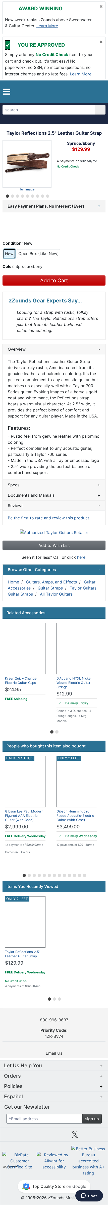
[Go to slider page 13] (84, 874)
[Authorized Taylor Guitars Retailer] (54, 532)
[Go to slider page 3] (17, 195)
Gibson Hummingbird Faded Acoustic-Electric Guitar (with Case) (75, 815)
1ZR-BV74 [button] (54, 1033)
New (9, 253)
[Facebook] (33, 1136)
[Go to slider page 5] (27, 195)
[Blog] (12, 1136)
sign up (92, 1118)
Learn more (47, 25)
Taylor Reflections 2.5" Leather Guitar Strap (22, 954)
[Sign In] (88, 91)
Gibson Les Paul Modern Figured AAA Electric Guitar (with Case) (24, 815)
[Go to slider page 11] (74, 874)
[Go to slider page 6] (32, 195)
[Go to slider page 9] (47, 195)
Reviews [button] (54, 505)
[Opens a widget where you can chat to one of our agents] (89, 1196)
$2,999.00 (16, 826)
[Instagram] (54, 1136)
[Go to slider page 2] (12, 195)
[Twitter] (75, 1136)
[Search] (100, 110)
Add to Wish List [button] (54, 545)
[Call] (97, 91)
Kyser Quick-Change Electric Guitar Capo (21, 680)
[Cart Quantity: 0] (76, 91)
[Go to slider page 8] (42, 195)
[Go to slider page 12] (79, 874)
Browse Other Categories (54, 570)
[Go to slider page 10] (69, 874)
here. (81, 557)
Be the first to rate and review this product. (49, 517)
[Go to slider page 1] (7, 195)
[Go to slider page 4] (22, 195)
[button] (7, 92)
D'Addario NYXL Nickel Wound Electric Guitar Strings (74, 682)
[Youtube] (95, 1136)
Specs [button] (54, 485)
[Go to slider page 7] (37, 195)
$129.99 (14, 963)
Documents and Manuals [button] (54, 495)
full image (27, 189)
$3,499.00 (68, 826)
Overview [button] (54, 349)
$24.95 (13, 689)
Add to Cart (54, 280)
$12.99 (64, 693)
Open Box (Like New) (38, 253)
